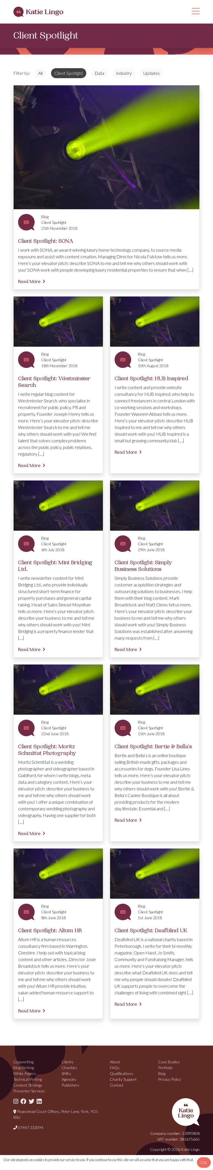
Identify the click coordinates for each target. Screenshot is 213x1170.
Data (99, 73)
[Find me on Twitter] (31, 1101)
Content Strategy (27, 1085)
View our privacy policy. (99, 1165)
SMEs (66, 1073)
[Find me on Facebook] (23, 1101)
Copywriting (23, 1061)
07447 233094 (30, 1127)
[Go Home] (38, 12)
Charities (69, 1067)
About (115, 1061)
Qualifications (121, 1073)
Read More (29, 281)
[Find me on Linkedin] (39, 1101)
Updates (151, 73)
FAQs (115, 1067)
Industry (124, 73)
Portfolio (165, 1067)
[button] (196, 13)
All (40, 73)
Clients (67, 1061)
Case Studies (169, 1061)
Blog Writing (23, 1067)
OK (204, 1162)
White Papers (24, 1073)
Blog (161, 1073)
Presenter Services (29, 1091)
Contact (116, 1085)
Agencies (69, 1079)
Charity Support (123, 1079)
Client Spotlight (68, 73)
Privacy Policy (169, 1079)
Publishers (70, 1085)
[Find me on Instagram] (15, 1101)
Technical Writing (27, 1079)
